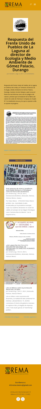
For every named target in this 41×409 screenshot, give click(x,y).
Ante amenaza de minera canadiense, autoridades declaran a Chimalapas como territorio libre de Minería (19, 190)
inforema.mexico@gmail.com (20, 385)
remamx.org (12, 193)
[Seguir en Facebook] (18, 399)
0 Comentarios (29, 74)
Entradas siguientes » (30, 317)
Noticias (31, 196)
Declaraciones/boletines (13, 196)
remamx (11, 74)
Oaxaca (19, 198)
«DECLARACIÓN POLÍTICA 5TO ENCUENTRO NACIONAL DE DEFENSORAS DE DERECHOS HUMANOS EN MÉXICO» (20, 247)
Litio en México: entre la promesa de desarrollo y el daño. (19, 288)
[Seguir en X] (23, 399)
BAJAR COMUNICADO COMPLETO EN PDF (17, 150)
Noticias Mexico (11, 198)
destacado (25, 196)
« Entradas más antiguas (11, 317)
